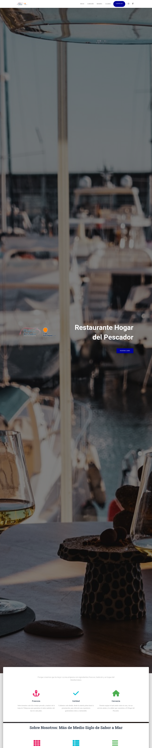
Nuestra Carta (125, 350)
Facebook (133, 4)
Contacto (119, 3)
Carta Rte (90, 4)
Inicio (82, 4)
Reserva (99, 4)
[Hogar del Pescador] (22, 4)
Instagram (128, 4)
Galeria (108, 4)
